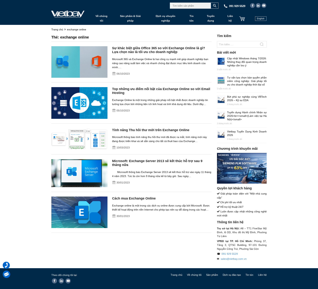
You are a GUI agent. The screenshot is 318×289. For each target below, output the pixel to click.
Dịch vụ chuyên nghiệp (165, 18)
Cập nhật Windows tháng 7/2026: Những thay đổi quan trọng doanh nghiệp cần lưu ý (247, 62)
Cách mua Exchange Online (134, 198)
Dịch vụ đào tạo (232, 274)
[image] (79, 61)
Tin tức (191, 18)
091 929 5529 (230, 253)
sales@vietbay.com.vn (234, 258)
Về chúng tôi (101, 18)
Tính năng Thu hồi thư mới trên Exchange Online (150, 130)
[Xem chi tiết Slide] (242, 168)
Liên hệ (230, 18)
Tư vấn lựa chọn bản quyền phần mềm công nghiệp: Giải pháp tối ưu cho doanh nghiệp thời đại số (247, 81)
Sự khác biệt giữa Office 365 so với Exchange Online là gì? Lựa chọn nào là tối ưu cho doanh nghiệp (158, 50)
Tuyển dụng (211, 18)
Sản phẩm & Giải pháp (130, 18)
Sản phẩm (212, 274)
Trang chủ (176, 274)
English (260, 18)
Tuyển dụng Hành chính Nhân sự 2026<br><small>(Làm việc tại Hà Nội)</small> (247, 116)
